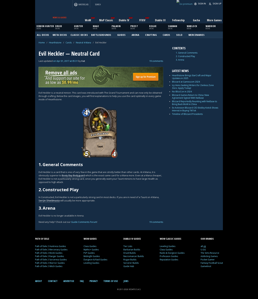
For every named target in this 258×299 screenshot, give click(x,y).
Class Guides (90, 246)
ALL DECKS (43, 35)
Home (42, 42)
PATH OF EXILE (42, 238)
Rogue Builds (129, 259)
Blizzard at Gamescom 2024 (186, 81)
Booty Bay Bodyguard (73, 175)
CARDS (166, 35)
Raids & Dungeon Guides (172, 252)
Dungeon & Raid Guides (95, 259)
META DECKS (60, 35)
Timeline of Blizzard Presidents (187, 114)
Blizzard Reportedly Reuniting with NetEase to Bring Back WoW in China (194, 103)
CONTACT (53, 281)
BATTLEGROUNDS (101, 35)
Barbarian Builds (131, 249)
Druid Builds (129, 252)
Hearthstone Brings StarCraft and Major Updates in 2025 (191, 77)
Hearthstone (55, 42)
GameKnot (206, 266)
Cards (69, 42)
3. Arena (180, 59)
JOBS (126, 281)
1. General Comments (186, 52)
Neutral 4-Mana (83, 42)
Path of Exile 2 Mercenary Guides (51, 249)
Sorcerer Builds (131, 262)
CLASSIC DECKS (79, 35)
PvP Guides (89, 252)
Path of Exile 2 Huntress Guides (50, 246)
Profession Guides (169, 256)
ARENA (135, 35)
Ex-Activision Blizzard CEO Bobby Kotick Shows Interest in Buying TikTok (195, 109)
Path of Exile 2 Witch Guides (48, 266)
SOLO (179, 35)
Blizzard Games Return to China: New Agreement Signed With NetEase (190, 96)
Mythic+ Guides (91, 249)
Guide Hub (128, 266)
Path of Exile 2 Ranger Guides (49, 256)
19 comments (156, 61)
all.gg (203, 246)
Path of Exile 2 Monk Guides (48, 252)
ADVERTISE (68, 281)
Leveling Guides (91, 262)
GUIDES (121, 35)
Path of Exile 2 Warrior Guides (50, 262)
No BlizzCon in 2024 (182, 91)
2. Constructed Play (185, 56)
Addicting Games (209, 256)
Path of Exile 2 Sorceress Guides (51, 259)
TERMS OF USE (110, 281)
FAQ (82, 281)
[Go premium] (185, 3)
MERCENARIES (196, 35)
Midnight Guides (92, 256)
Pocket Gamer (208, 259)
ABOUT (38, 281)
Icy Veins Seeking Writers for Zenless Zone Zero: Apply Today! (193, 87)
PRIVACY (94, 281)
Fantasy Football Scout (212, 262)
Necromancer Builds (133, 256)
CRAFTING (151, 35)
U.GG (203, 249)
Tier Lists (127, 246)
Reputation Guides (169, 259)
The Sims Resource (210, 252)
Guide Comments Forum (84, 222)
